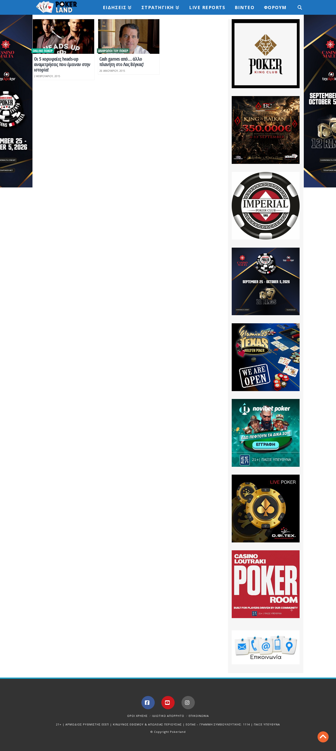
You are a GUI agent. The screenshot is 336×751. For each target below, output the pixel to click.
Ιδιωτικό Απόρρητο (168, 716)
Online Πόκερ (43, 50)
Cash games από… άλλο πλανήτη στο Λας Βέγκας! (121, 62)
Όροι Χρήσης (137, 716)
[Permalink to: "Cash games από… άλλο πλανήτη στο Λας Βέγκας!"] (129, 36)
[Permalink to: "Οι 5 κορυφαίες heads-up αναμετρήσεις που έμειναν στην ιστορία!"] (63, 36)
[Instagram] (188, 702)
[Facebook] (148, 702)
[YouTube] (168, 702)
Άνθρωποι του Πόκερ (113, 50)
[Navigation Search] (297, 7)
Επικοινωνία (199, 716)
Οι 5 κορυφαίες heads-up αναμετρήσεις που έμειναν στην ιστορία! (62, 64)
